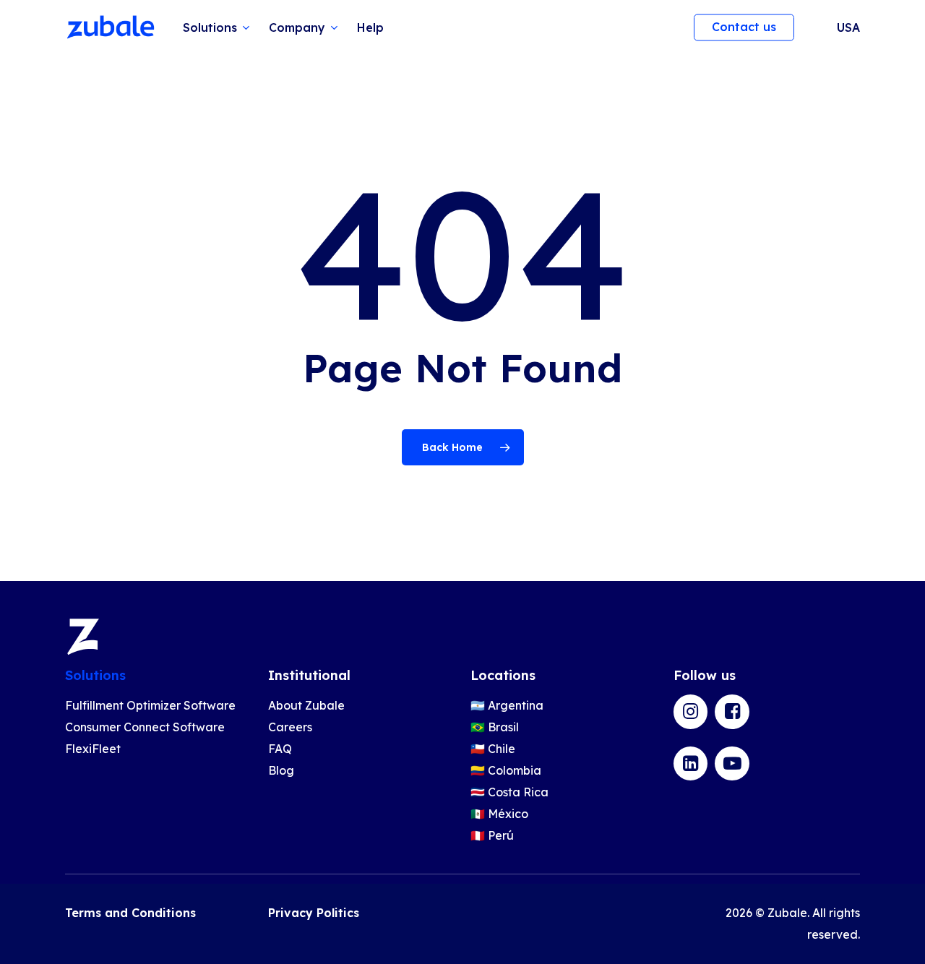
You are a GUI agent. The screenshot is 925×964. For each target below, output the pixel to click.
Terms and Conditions (130, 912)
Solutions (95, 675)
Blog (281, 770)
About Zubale (306, 705)
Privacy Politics (313, 912)
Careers (290, 727)
